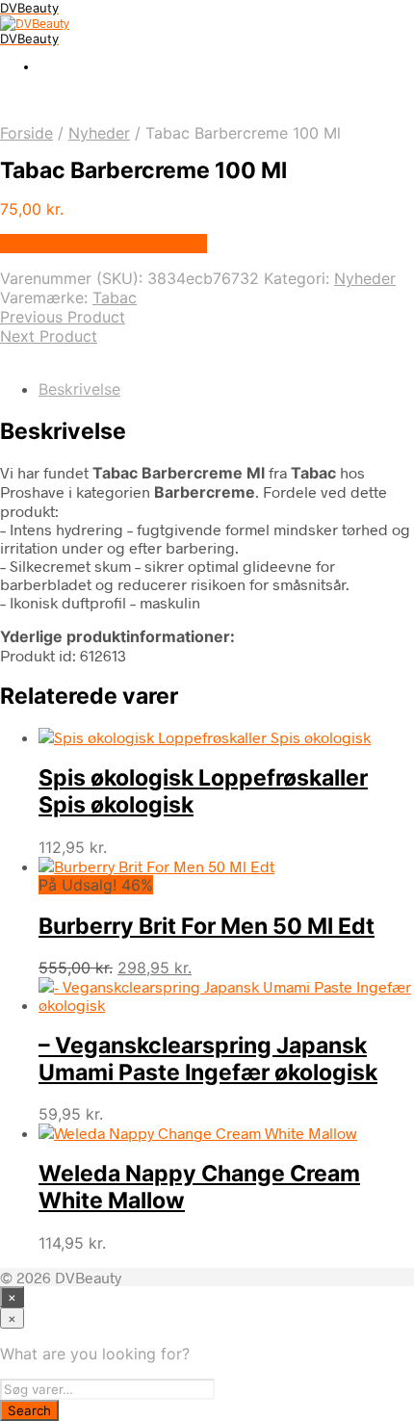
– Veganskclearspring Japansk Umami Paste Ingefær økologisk (208, 1059)
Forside (26, 132)
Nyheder (99, 132)
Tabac (114, 297)
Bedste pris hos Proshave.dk (103, 243)
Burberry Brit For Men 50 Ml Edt (207, 926)
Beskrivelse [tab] (79, 389)
